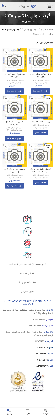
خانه (51, 29)
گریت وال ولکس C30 (40, 83)
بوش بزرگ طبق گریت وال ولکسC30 (40, 75)
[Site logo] (27, 6)
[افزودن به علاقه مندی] (32, 51)
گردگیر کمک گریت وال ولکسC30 (14, 123)
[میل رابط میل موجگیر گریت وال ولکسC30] (14, 155)
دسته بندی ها (28, 22)
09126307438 (42, 353)
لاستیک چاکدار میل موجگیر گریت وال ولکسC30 (40, 170)
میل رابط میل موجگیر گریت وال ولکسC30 (14, 170)
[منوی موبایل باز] (49, 6)
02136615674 (42, 366)
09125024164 (42, 347)
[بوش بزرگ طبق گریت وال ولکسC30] (40, 60)
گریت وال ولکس (31, 29)
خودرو (43, 29)
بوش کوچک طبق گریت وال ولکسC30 (14, 75)
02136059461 (42, 360)
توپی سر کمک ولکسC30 (40, 122)
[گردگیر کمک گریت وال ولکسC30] (14, 107)
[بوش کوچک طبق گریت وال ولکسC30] (14, 60)
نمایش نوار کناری (42, 42)
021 (30, 325)
